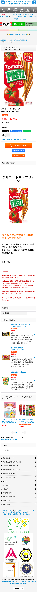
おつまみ (13, 16)
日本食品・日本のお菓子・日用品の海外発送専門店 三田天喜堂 (18, 2)
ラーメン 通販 (21, 581)
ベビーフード (29, 14)
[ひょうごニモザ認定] (18, 525)
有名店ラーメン (17, 14)
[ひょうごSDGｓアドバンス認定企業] (26, 540)
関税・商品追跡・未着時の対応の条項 (14, 139)
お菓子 (30, 16)
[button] (3, 2)
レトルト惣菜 (22, 16)
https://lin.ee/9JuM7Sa (9, 439)
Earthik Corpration (7, 581)
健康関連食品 (17, 514)
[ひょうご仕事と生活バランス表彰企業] (11, 555)
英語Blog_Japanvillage (19, 583)
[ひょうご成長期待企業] (10, 570)
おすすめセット (28, 514)
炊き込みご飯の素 (21, 512)
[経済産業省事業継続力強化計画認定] (26, 555)
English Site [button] (19, 588)
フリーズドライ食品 (7, 512)
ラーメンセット (19, 510)
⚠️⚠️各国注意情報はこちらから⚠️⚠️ (18, 34)
